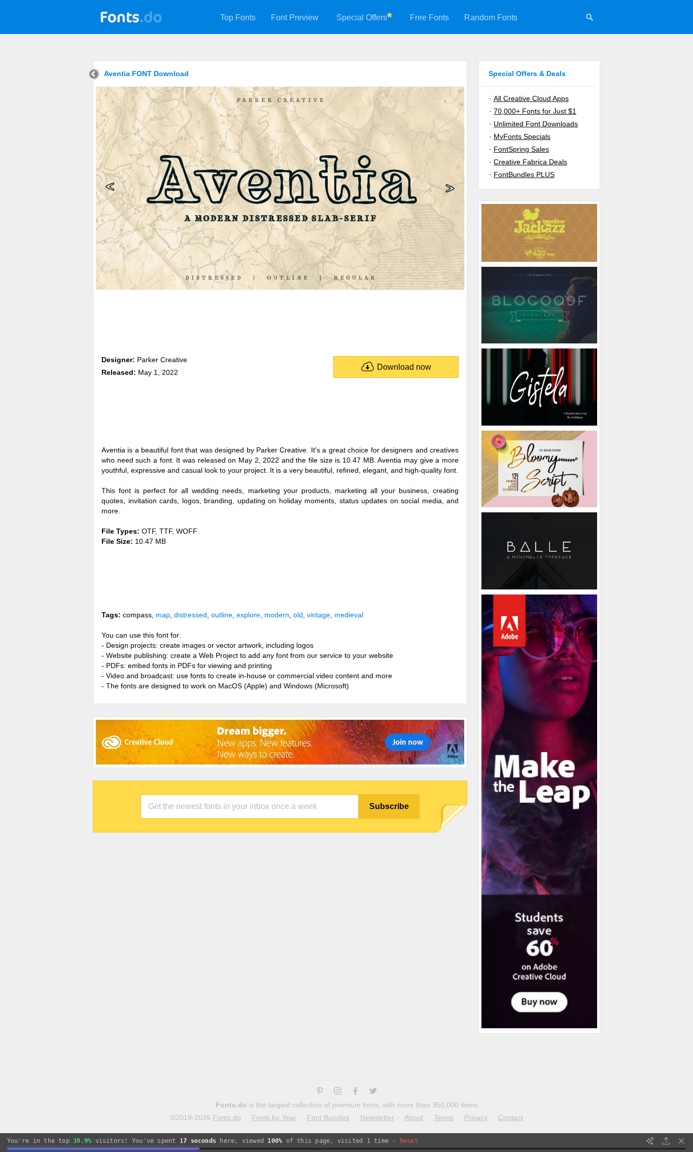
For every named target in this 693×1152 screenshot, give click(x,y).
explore (248, 615)
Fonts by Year (274, 1117)
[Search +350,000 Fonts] (589, 19)
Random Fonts (490, 17)
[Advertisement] (280, 320)
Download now (404, 367)
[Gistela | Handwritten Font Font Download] (539, 425)
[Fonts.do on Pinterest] (320, 1092)
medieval (348, 615)
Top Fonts (238, 17)
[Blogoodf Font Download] (539, 343)
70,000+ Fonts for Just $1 (535, 111)
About (413, 1117)
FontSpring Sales (521, 149)
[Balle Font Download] (539, 589)
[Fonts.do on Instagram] (337, 1092)
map (163, 615)
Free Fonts (429, 17)
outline (221, 615)
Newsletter (377, 1117)
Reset (409, 1140)
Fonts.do (227, 1117)
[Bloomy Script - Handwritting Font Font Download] (539, 507)
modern (276, 615)
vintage (318, 615)
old (298, 615)
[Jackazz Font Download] (539, 261)
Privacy (476, 1117)
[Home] (94, 75)
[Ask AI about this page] (649, 1140)
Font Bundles (328, 1117)
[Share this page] (666, 1140)
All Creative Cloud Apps (531, 98)
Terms (444, 1117)
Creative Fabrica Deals (530, 162)
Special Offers (361, 17)
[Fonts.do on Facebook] (355, 1092)
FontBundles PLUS (524, 174)
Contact (510, 1117)
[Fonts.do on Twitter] (373, 1092)
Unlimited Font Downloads (536, 124)
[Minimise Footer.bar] (681, 1140)
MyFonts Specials (522, 136)
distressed (190, 615)
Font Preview (295, 17)
